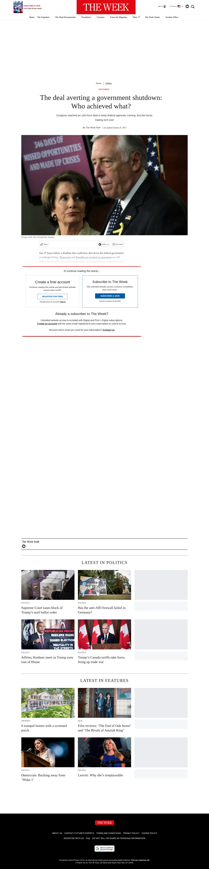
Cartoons (100, 17)
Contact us (109, 330)
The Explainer (43, 17)
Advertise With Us (74, 838)
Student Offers (171, 17)
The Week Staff (93, 127)
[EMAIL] (24, 546)
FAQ (88, 838)
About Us (57, 833)
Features (104, 89)
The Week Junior (152, 17)
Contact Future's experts (79, 833)
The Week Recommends (65, 17)
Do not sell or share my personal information (118, 838)
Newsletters (86, 17)
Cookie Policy (149, 833)
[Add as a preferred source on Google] (104, 848)
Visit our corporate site (140, 860)
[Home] (31, 17)
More (135, 17)
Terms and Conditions (108, 833)
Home (98, 83)
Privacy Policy (131, 833)
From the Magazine (118, 17)
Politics (108, 83)
